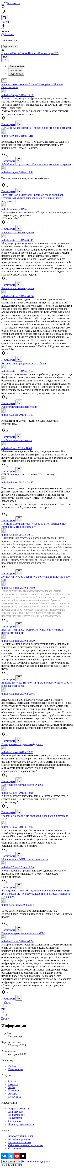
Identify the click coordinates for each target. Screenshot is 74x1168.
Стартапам (14, 1148)
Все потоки (13, 3)
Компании (14, 1090)
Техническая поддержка (36, 1161)
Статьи (16, 53)
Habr (20, 1164)
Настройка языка (11, 1161)
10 (4, 1008)
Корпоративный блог (20, 1135)
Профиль (6, 53)
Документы (15, 1117)
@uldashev (7, 34)
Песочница (14, 1096)
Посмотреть (8, 124)
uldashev (6, 95)
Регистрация (15, 1069)
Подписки (16, 73)
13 (5, 1014)
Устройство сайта (18, 1108)
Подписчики (16, 70)
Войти (12, 1066)
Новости (33, 53)
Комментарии (48, 53)
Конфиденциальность (21, 1124)
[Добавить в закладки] (18, 123)
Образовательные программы (25, 1145)
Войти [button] (5, 21)
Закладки (17, 66)
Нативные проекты (19, 1142)
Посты (24, 53)
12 (2, 1014)
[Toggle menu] (2, 4)
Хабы (11, 1087)
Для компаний (16, 1114)
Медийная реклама (19, 1139)
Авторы (13, 1093)
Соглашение (15, 1121)
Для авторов (15, 1111)
